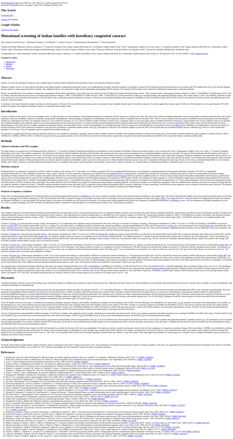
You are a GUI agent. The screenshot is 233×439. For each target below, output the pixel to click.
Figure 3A (15, 245)
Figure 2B (103, 234)
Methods (9, 64)
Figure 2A (15, 234)
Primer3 (124, 176)
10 (182, 125)
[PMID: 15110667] (144, 360)
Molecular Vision (12, 3)
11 (184, 125)
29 (74, 298)
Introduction (10, 62)
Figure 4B (222, 255)
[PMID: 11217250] (147, 368)
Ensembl (112, 173)
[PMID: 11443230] (110, 401)
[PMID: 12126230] (18, 410)
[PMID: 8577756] (111, 397)
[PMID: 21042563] (94, 379)
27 (37, 298)
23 (79, 296)
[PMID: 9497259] (202, 423)
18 (76, 258)
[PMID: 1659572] (193, 432)
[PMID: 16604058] (130, 381)
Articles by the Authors (10, 30)
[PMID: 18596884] (141, 384)
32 (81, 315)
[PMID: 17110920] (172, 427)
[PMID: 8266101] (172, 418)
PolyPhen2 (95, 266)
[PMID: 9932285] (81, 362)
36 (14, 324)
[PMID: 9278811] (118, 373)
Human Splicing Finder (161, 268)
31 (90, 298)
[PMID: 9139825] (159, 414)
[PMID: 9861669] (98, 399)
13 (199, 162)
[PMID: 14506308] (149, 403)
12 (68, 129)
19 (42, 292)
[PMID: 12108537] (176, 412)
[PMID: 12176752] (177, 405)
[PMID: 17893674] (180, 434)
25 (162, 296)
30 (88, 298)
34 (95, 320)
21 (44, 292)
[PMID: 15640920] (157, 366)
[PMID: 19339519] (163, 392)
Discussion (10, 68)
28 (59, 298)
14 (202, 162)
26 (23, 298)
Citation (4, 20)
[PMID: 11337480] (89, 388)
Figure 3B (223, 245)
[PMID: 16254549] (144, 394)
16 (163, 196)
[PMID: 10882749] (102, 364)
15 (51, 196)
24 (160, 296)
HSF (190, 196)
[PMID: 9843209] (179, 416)
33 (96, 315)
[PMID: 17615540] (135, 436)
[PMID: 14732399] (129, 421)
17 (38, 198)
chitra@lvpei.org (201, 54)
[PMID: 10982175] (73, 377)
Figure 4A (15, 255)
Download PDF (7, 15)
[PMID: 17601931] (160, 386)
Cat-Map (175, 125)
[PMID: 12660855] (146, 357)
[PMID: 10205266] (162, 425)
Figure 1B (13, 226)
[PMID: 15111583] (173, 375)
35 (193, 322)
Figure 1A (15, 223)
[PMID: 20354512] (169, 390)
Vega (127, 173)
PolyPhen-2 (85, 196)
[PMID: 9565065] (133, 370)
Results (8, 66)
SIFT (46, 196)
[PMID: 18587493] (168, 429)
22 (178, 294)
